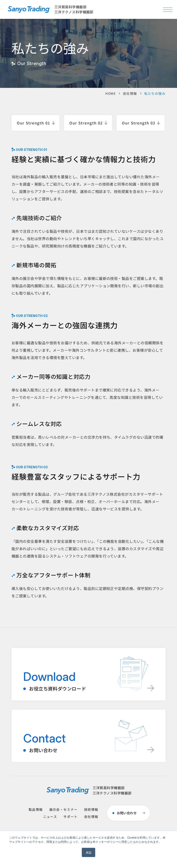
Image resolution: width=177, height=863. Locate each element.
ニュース (50, 816)
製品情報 (36, 809)
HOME (110, 93)
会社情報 (130, 93)
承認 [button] (88, 852)
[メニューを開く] (167, 9)
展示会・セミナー (63, 809)
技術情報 (91, 809)
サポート (70, 816)
